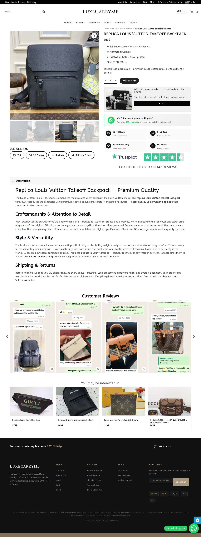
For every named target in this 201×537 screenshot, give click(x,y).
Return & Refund (94, 470)
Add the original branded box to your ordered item (159, 89)
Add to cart (129, 80)
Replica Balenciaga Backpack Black (75, 420)
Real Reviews (124, 475)
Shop (114, 29)
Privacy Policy (93, 475)
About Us (122, 2)
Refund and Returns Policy (170, 2)
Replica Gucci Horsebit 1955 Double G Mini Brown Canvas (168, 421)
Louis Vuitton (126, 29)
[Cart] (191, 12)
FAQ (145, 2)
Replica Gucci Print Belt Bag (26, 420)
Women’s (93, 22)
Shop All (68, 22)
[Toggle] (13, 181)
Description (23, 180)
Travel (132, 22)
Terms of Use (93, 485)
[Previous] (7, 336)
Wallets (119, 22)
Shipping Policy (94, 480)
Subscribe (181, 482)
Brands (79, 22)
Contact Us (135, 2)
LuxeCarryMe (100, 11)
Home (106, 29)
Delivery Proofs (83, 155)
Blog (152, 2)
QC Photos (38, 155)
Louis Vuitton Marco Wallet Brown (121, 420)
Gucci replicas (111, 256)
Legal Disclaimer (94, 490)
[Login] (197, 12)
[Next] (193, 336)
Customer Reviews (100, 296)
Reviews (59, 155)
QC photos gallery (143, 229)
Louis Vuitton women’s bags (38, 256)
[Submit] (43, 11)
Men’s (106, 22)
